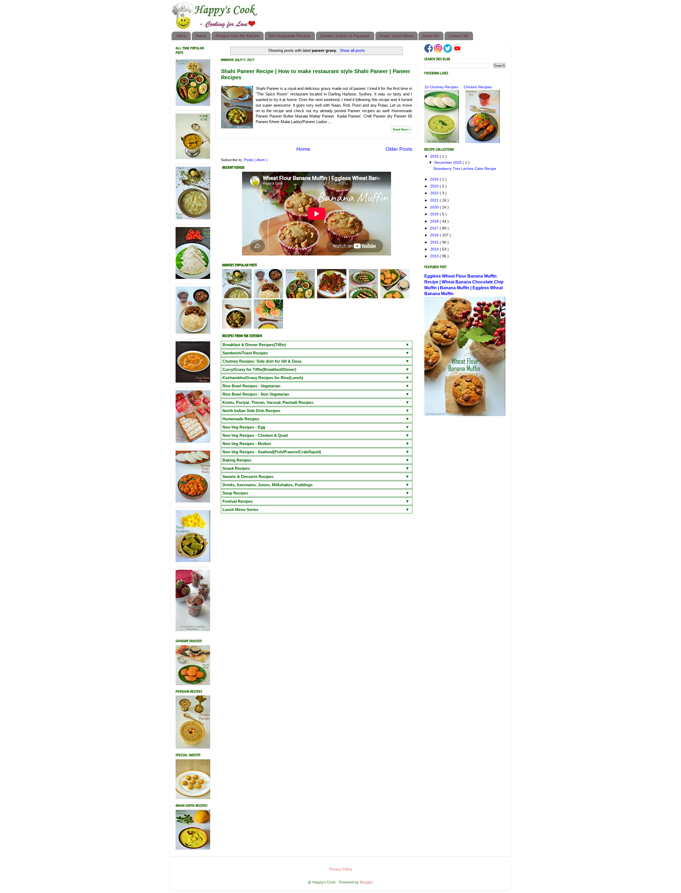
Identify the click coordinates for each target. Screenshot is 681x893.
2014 (435, 249)
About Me (430, 35)
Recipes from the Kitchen (237, 35)
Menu (181, 35)
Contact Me (459, 35)
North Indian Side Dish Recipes (251, 410)
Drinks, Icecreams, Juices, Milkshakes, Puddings (267, 485)
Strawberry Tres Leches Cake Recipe (464, 169)
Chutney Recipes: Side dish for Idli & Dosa (261, 361)
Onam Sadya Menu (396, 35)
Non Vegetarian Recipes (290, 35)
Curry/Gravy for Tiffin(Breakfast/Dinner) (259, 369)
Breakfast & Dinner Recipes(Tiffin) (254, 344)
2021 (435, 200)
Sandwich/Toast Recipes (245, 353)
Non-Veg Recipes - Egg (243, 427)
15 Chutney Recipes (441, 87)
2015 (435, 242)
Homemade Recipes (240, 419)
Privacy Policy (340, 869)
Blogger (366, 882)
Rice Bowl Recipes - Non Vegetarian (255, 394)
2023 (435, 186)
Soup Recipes (235, 493)
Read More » (401, 129)
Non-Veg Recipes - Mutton (246, 443)
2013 (435, 256)
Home (201, 35)
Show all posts (352, 50)
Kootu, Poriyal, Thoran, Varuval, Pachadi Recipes (267, 402)
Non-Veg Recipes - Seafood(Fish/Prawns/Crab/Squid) (271, 452)
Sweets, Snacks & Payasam (345, 35)
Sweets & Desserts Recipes (247, 476)
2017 (435, 228)
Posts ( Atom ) (256, 160)
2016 (435, 235)
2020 (435, 207)
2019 (435, 214)
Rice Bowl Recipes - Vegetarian (251, 386)
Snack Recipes (236, 468)
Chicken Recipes (478, 87)
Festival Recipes (237, 501)
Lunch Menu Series (240, 509)
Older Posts (398, 149)
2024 (435, 179)
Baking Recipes (236, 460)
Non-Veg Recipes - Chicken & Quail (255, 435)
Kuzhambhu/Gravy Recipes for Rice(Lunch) (262, 377)
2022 (435, 193)
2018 (435, 221)
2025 (435, 156)
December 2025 (448, 163)
